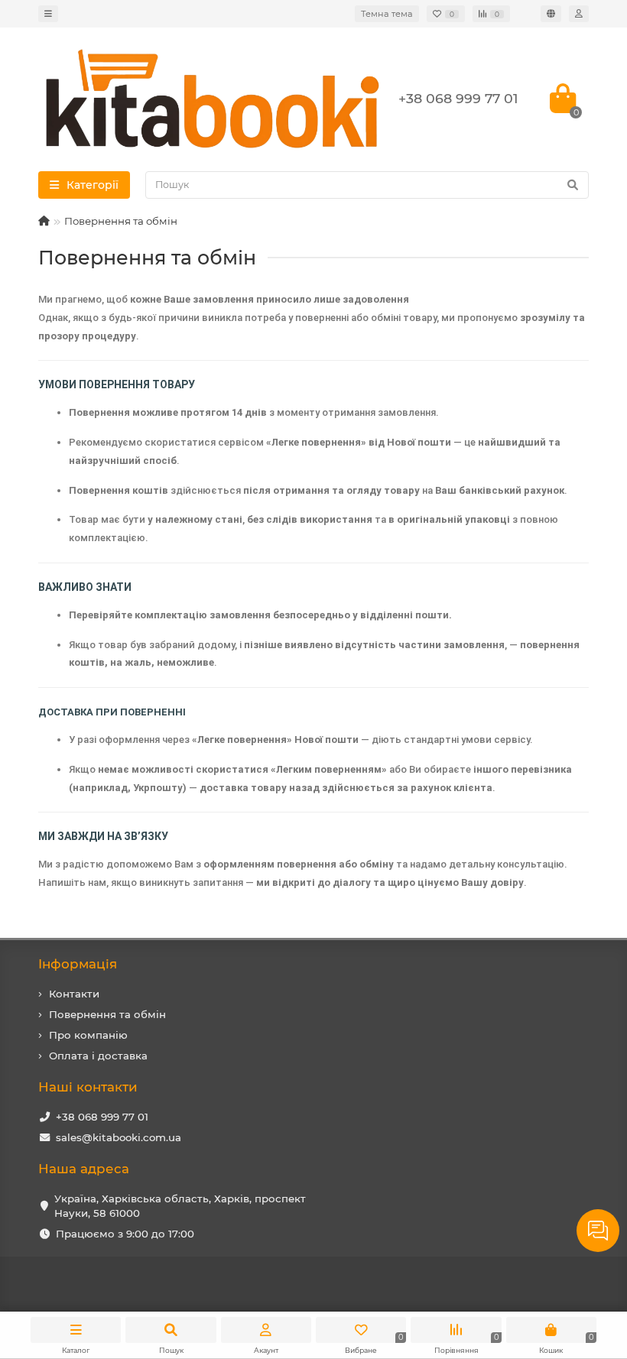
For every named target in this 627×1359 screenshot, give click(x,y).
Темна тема (387, 13)
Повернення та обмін (107, 1014)
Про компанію (88, 1035)
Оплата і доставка (98, 1055)
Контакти (74, 994)
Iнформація (77, 963)
